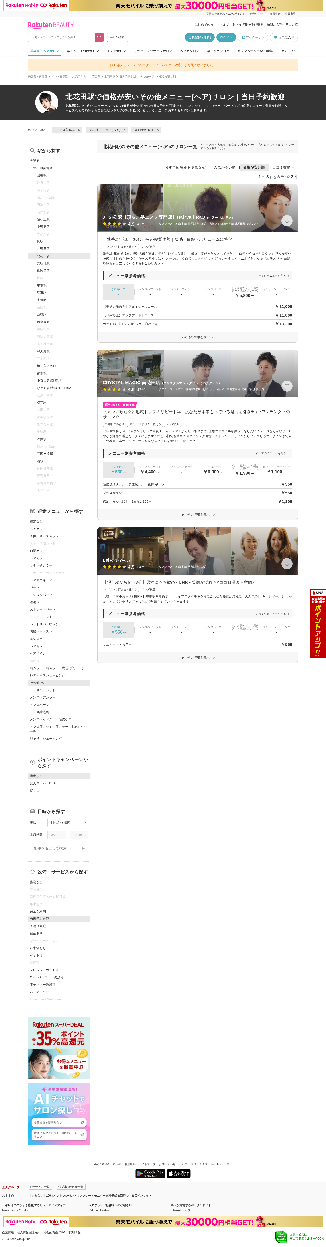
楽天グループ (257, 13)
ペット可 (36, 955)
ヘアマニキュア (41, 580)
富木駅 (42, 373)
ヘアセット (38, 646)
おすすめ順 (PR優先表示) (185, 167)
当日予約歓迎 (127, 76)
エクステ (36, 638)
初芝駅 (42, 402)
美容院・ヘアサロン (44, 51)
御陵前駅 (43, 270)
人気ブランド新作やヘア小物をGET (112, 1205)
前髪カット (38, 551)
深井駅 (42, 439)
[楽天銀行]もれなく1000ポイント (225, 13)
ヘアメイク (38, 653)
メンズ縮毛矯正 (41, 712)
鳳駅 (40, 241)
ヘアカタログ (189, 51)
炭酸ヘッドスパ (41, 631)
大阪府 (76, 76)
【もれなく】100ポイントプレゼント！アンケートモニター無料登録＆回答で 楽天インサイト (90, 1195)
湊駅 (40, 461)
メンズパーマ (39, 704)
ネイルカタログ (218, 51)
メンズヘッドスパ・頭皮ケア (50, 719)
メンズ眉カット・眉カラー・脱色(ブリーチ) (58, 729)
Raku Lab (288, 51)
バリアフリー (39, 992)
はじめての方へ (205, 24)
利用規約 (130, 1164)
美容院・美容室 (37, 76)
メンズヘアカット (42, 690)
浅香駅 (42, 175)
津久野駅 (43, 351)
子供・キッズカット (44, 536)
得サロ (34, 790)
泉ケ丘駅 (43, 219)
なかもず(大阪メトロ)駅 (54, 388)
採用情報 (75, 1232)
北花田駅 (109, 76)
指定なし (36, 521)
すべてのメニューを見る (271, 275)
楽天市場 (290, 13)
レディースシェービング (47, 675)
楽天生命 (275, 13)
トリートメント (41, 617)
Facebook (217, 1164)
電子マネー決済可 (42, 984)
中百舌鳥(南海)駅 (49, 380)
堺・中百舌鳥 (92, 76)
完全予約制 (38, 911)
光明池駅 (43, 263)
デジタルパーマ (41, 595)
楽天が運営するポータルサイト (191, 1205)
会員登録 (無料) (200, 37)
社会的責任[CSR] (54, 1232)
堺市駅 (42, 285)
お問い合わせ (167, 1164)
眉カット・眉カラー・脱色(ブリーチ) (57, 668)
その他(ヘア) (148, 76)
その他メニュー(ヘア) (97, 105)
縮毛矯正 (36, 602)
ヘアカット (38, 529)
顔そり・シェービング (46, 738)
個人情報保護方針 (28, 1232)
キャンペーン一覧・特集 (255, 51)
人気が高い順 (225, 167)
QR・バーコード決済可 (47, 977)
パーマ (34, 587)
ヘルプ (224, 24)
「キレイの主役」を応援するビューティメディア (34, 1205)
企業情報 (8, 1232)
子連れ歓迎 (38, 926)
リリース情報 (199, 1164)
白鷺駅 (42, 314)
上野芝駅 (43, 226)
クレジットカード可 (44, 970)
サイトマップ (147, 1164)
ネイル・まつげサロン (83, 51)
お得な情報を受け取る (247, 24)
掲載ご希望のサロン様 (282, 24)
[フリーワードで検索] (99, 37)
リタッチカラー (41, 565)
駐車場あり (38, 948)
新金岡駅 (43, 322)
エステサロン (116, 51)
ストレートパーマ (42, 609)
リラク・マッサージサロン (153, 51)
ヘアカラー (38, 558)
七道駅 (42, 300)
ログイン (226, 37)
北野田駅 (43, 248)
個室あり (36, 933)
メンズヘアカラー (42, 697)
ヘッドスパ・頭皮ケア (46, 624)
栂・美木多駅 (46, 366)
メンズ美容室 (59, 76)
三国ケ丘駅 (45, 454)
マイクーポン (255, 37)
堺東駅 (42, 292)
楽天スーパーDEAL (43, 783)
